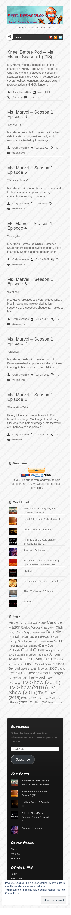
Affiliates (15, 854)
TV (57, 148)
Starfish (28, 601)
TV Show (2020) (46, 698)
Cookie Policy (12, 893)
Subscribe (23, 759)
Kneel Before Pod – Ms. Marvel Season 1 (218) (30, 54)
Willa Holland (56, 703)
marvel (28, 663)
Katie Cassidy (55, 659)
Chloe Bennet (48, 627)
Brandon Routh (25, 623)
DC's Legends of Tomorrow (35, 641)
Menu (18, 37)
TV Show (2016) (28, 687)
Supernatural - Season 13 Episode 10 (43, 581)
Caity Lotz (39, 622)
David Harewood (40, 637)
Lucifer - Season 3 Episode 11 (39, 529)
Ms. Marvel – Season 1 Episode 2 (30, 341)
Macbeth (28, 571)
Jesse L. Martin (33, 659)
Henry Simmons (54, 650)
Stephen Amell (38, 673)
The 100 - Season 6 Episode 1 (39, 591)
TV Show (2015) (41, 682)
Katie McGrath (15, 664)
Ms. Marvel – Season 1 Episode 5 (30, 170)
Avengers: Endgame (34, 550)
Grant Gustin (33, 649)
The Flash (36, 677)
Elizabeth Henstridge (28, 646)
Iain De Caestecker (18, 655)
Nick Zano (21, 673)
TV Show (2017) (32, 690)
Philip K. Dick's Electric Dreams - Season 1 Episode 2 (36, 817)
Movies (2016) (47, 668)
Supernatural (17, 678)
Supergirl (56, 673)
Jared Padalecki (38, 654)
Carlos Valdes (31, 627)
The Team (16, 858)
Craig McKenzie (20, 148)
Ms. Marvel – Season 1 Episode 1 (30, 397)
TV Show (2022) (40, 702)
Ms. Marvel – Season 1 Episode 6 (30, 114)
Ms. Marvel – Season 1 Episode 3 (30, 281)
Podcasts (17, 97)
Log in (14, 874)
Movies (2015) (29, 668)
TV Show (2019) (29, 698)
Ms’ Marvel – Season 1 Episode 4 (29, 226)
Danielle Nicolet (39, 632)
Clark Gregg (24, 632)
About (14, 849)
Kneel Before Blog (21, 92)
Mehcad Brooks (43, 664)
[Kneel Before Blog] (35, 15)
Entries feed (17, 878)
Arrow (13, 623)
